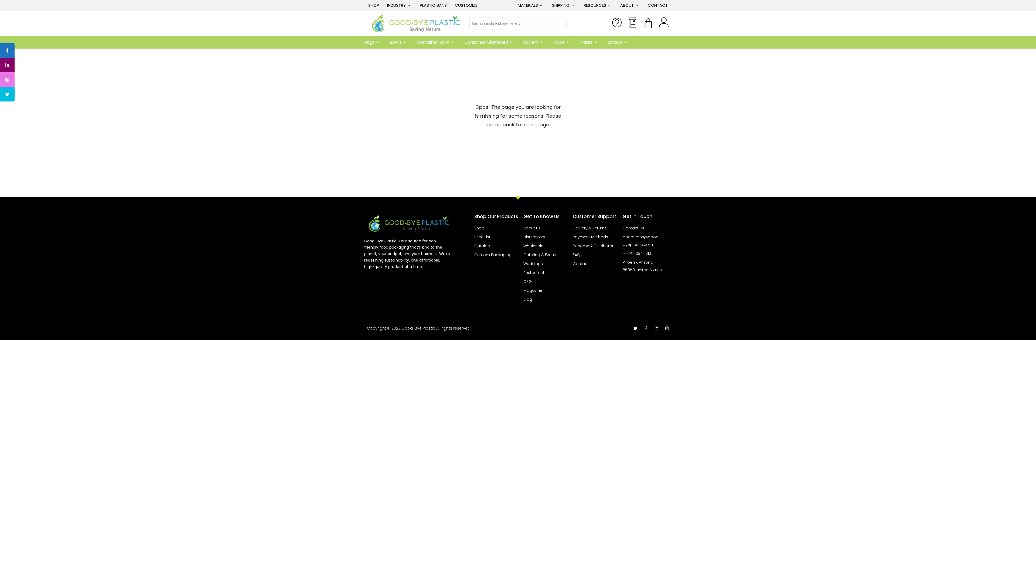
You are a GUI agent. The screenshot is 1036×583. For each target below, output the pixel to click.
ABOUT (627, 5)
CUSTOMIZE (466, 5)
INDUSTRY (396, 5)
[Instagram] (667, 328)
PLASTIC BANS (433, 5)
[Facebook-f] (646, 328)
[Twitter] (635, 328)
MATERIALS (528, 5)
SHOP (373, 5)
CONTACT (658, 5)
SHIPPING (561, 5)
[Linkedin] (657, 328)
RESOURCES (595, 5)
